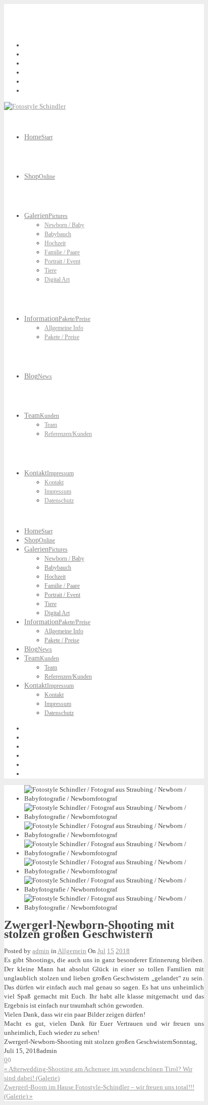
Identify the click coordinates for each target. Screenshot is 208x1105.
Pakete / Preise (61, 337)
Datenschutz (59, 500)
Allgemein (72, 951)
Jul (101, 951)
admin (40, 951)
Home (38, 137)
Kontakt (49, 473)
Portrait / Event (62, 261)
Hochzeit (55, 243)
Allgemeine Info (63, 328)
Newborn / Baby (64, 225)
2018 (123, 951)
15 (110, 951)
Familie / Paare (62, 252)
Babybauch (57, 234)
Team (41, 415)
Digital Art (57, 279)
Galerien (46, 215)
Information (57, 318)
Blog (38, 376)
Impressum (57, 491)
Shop (39, 176)
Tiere (50, 270)
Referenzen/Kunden (68, 433)
